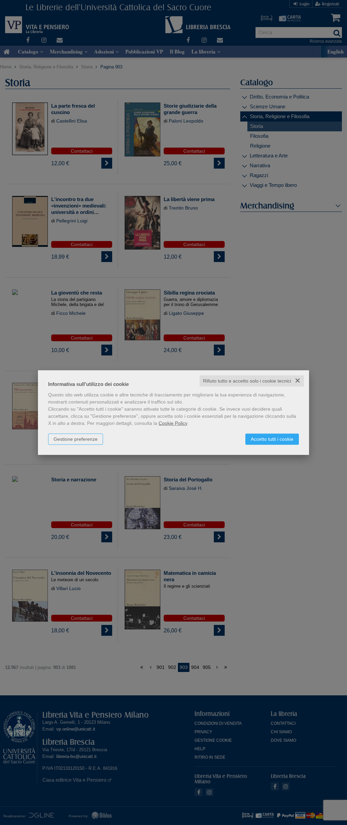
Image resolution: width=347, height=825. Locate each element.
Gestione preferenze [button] (76, 439)
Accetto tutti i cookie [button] (272, 439)
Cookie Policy (173, 423)
